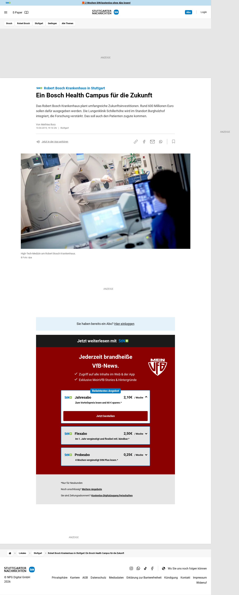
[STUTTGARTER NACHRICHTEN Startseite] (105, 12)
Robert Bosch (23, 23)
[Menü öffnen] (5, 12)
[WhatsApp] (138, 568)
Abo (188, 12)
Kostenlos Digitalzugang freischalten (112, 495)
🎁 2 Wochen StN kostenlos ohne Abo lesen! (106, 2)
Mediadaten (116, 577)
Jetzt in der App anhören (55, 141)
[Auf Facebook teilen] (144, 141)
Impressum (200, 577)
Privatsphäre (59, 577)
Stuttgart (39, 23)
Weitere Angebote (92, 489)
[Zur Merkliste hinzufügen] (172, 141)
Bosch (9, 23)
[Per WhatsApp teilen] (160, 141)
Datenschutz (98, 577)
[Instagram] (131, 568)
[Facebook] (152, 568)
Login (204, 12)
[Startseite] (10, 553)
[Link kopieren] (135, 141)
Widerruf (201, 582)
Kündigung (171, 577)
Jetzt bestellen (105, 416)
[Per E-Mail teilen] (152, 141)
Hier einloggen (124, 324)
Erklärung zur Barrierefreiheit (143, 577)
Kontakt (185, 577)
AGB (85, 577)
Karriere (75, 577)
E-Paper (17, 12)
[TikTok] (145, 568)
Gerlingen (52, 23)
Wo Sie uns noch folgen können (187, 568)
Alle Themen (67, 23)
